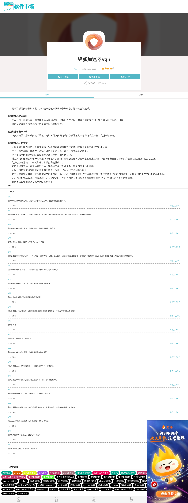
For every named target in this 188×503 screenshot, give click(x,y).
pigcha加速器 (89, 485)
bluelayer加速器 (10, 481)
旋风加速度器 (29, 473)
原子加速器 (82, 477)
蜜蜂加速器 (35, 481)
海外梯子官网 (90, 481)
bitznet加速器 (8, 493)
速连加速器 (126, 485)
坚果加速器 (55, 473)
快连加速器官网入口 (65, 477)
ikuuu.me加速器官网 (24, 489)
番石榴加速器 (133, 481)
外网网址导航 (139, 477)
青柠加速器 (22, 493)
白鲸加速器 (42, 489)
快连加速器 (48, 477)
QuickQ (17, 473)
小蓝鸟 (115, 473)
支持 (171, 206)
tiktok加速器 (68, 473)
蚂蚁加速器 (103, 485)
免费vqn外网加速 (101, 473)
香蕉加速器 (75, 485)
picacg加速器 (105, 481)
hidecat (114, 485)
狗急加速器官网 (83, 473)
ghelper (23, 481)
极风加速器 (76, 481)
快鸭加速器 (95, 477)
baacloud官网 (142, 489)
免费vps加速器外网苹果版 (14, 477)
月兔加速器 (139, 485)
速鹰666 (53, 489)
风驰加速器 (143, 473)
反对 (177, 206)
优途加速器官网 (128, 473)
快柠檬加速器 (109, 477)
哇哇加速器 (106, 489)
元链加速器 (119, 481)
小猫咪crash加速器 (46, 485)
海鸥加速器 (7, 489)
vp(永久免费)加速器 (26, 485)
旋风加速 (43, 473)
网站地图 (6, 473)
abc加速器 (62, 485)
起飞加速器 (63, 481)
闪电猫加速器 (49, 481)
